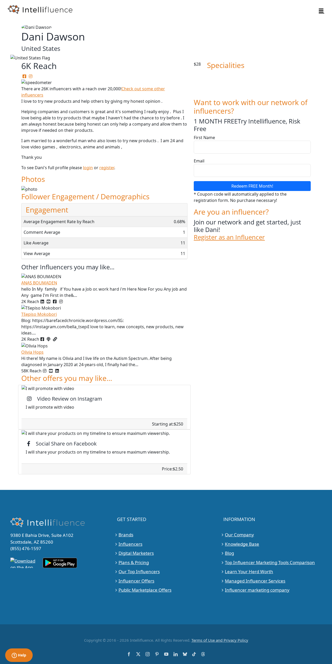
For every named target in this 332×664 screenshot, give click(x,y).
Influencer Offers (136, 581)
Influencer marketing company (257, 590)
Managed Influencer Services (255, 581)
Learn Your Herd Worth (249, 571)
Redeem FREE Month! (252, 186)
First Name (204, 137)
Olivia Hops (32, 352)
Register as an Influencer (229, 237)
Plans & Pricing (134, 562)
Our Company (239, 535)
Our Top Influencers (139, 571)
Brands (126, 535)
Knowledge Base (242, 544)
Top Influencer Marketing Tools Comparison (270, 562)
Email (199, 161)
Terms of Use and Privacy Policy (219, 640)
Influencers (130, 544)
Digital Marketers (136, 553)
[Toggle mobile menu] (321, 10)
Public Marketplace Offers (145, 590)
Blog (229, 553)
